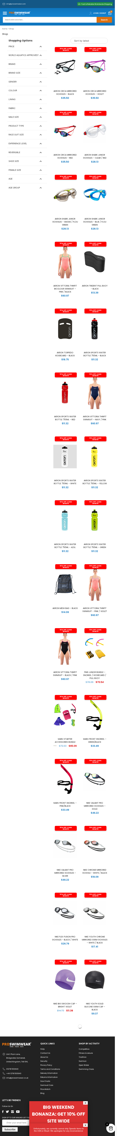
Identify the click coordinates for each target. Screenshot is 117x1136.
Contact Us (45, 1053)
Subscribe (9, 1129)
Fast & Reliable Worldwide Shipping (96, 4)
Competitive (84, 1049)
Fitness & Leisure (86, 1053)
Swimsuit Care (46, 1085)
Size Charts (45, 1081)
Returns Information (49, 1077)
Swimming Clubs (86, 1069)
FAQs (42, 1049)
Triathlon (82, 1057)
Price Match (45, 1089)
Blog (42, 1093)
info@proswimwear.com (16, 4)
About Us (44, 1057)
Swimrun (82, 1061)
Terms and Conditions (50, 1069)
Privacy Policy (46, 1065)
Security (43, 1061)
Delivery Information (49, 1073)
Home (4, 29)
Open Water (84, 1065)
